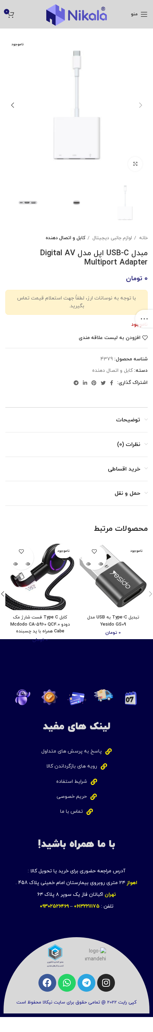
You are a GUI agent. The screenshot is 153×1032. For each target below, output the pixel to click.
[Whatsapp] (67, 983)
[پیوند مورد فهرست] (76, 751)
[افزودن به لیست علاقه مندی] (94, 551)
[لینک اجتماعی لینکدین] (85, 382)
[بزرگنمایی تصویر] (135, 164)
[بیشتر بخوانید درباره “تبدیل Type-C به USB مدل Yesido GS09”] (100, 564)
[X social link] (103, 382)
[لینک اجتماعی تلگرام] (76, 382)
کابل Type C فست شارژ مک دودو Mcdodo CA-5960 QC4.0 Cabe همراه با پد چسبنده (40, 624)
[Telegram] (86, 983)
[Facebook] (47, 983)
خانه (143, 238)
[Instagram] (106, 983)
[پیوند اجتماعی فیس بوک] (111, 382)
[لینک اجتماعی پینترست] (94, 382)
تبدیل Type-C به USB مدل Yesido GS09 (113, 621)
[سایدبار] (144, 319)
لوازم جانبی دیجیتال (111, 238)
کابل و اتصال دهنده (65, 238)
